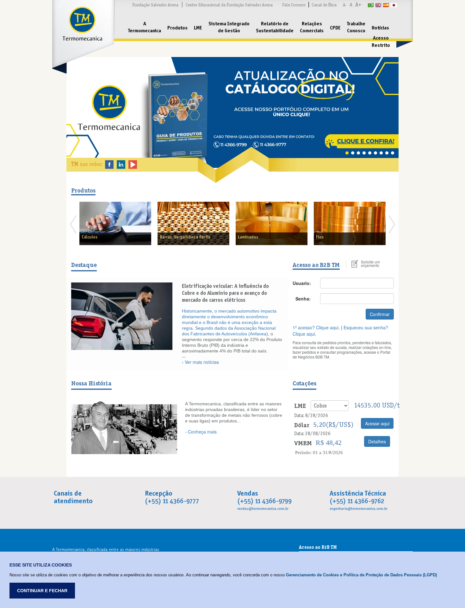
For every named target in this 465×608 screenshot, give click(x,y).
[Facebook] (109, 164)
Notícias (380, 28)
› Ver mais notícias (200, 362)
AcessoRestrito (381, 41)
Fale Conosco (294, 4)
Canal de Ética (324, 4)
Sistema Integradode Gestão (229, 27)
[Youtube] (132, 164)
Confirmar (380, 314)
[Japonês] (394, 4)
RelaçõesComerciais (312, 27)
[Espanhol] (386, 4)
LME (198, 28)
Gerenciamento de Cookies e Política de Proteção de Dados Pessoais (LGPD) (361, 575)
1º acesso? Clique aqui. (316, 327)
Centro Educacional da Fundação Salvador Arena (229, 4)
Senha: (303, 298)
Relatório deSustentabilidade (275, 27)
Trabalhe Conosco (356, 27)
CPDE (335, 28)
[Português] (371, 4)
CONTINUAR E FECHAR (42, 590)
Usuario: (302, 283)
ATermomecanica (144, 27)
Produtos (177, 28)
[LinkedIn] (121, 164)
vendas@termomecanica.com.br (262, 508)
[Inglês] (378, 4)
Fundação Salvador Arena (155, 4)
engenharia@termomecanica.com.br (359, 508)
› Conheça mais (201, 431)
